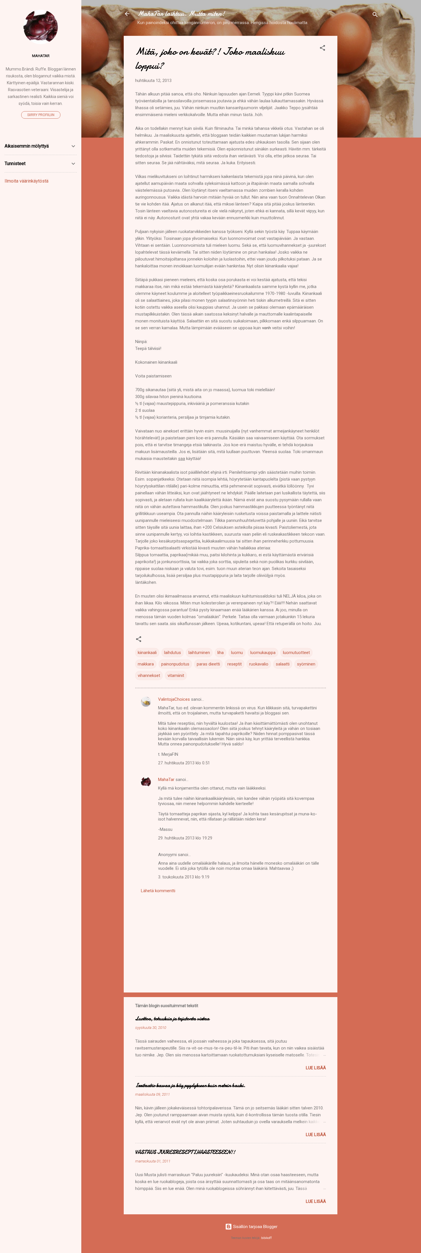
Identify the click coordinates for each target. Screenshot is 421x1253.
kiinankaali (147, 652)
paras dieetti (208, 664)
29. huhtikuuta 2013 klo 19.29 (185, 838)
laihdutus (172, 652)
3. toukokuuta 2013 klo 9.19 (183, 877)
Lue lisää (316, 1067)
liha (220, 652)
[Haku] (375, 15)
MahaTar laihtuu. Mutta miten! (181, 13)
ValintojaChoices (174, 699)
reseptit (234, 664)
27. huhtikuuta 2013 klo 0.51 (184, 762)
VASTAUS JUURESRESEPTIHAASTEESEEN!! (185, 1152)
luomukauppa (263, 652)
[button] (322, 48)
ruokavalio (258, 664)
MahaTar (166, 779)
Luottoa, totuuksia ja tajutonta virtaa (172, 1018)
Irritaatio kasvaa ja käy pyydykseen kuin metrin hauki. (190, 1085)
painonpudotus (175, 664)
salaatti (283, 664)
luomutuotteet (296, 652)
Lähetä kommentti (158, 890)
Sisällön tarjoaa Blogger (255, 1226)
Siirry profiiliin (40, 115)
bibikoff (266, 1238)
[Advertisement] (360, 122)
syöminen (306, 664)
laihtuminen (199, 652)
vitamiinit (176, 675)
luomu (237, 652)
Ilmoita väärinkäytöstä (26, 181)
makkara (146, 664)
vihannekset (149, 675)
